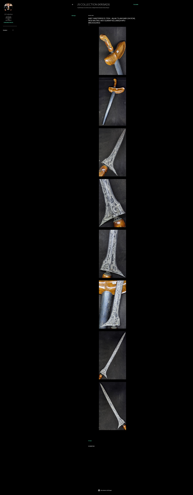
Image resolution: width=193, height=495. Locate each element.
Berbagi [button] (74, 15)
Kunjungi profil (8, 22)
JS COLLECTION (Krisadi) (93, 4)
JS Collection (8, 14)
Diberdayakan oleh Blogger (106, 490)
